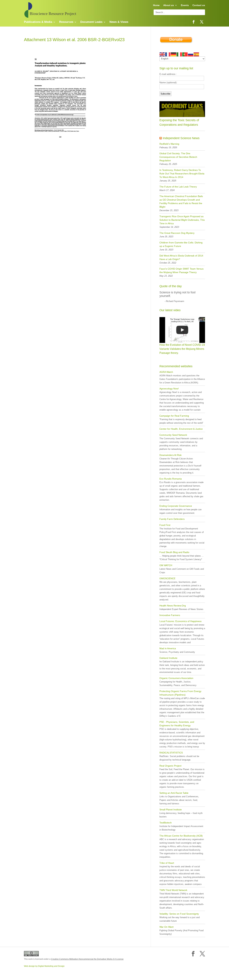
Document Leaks (91, 22)
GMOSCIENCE (167, 578)
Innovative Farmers (169, 615)
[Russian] (191, 54)
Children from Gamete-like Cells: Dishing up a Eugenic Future (181, 244)
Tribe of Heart (166, 863)
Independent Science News (181, 138)
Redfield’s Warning (169, 144)
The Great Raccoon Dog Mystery (176, 233)
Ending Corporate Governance (175, 506)
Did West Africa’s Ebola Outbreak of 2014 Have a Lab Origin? (181, 257)
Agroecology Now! (169, 388)
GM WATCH (165, 565)
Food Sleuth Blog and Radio (174, 552)
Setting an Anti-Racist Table (173, 793)
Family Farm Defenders (172, 519)
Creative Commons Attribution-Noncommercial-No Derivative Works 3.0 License (87, 959)
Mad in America (167, 648)
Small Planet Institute (170, 809)
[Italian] (179, 54)
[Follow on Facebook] (193, 21)
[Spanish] (196, 54)
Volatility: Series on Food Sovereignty (179, 913)
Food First (164, 525)
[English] (162, 54)
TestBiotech (165, 822)
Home (156, 5)
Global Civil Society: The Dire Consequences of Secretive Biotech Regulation (178, 157)
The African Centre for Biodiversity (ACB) (181, 835)
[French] (168, 54)
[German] (174, 54)
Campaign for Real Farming (174, 415)
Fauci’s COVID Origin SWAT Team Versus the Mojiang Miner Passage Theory (181, 270)
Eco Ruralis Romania (170, 478)
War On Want (166, 927)
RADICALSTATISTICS (171, 752)
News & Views (118, 22)
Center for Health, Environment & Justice (181, 429)
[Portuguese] (185, 54)
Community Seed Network (173, 435)
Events (185, 5)
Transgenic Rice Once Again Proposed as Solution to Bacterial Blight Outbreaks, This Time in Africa (182, 220)
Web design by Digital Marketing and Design (44, 966)
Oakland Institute (168, 658)
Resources (66, 22)
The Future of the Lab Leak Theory (178, 186)
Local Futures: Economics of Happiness (180, 621)
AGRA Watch (166, 372)
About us (168, 5)
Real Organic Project (170, 765)
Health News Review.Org (172, 605)
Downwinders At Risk (170, 455)
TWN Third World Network (173, 890)
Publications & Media (38, 22)
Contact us (198, 5)
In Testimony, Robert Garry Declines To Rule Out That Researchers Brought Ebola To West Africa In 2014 (181, 173)
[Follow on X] (201, 21)
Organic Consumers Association (176, 678)
